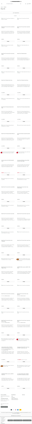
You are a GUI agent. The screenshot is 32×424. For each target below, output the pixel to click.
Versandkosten (17, 412)
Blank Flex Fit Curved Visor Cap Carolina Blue (22, 187)
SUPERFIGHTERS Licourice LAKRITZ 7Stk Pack (7, 374)
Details (8, 41)
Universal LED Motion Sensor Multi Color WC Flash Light (23, 161)
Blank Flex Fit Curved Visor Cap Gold (7, 213)
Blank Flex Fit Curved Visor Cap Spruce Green (6, 321)
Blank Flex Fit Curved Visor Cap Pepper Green (6, 267)
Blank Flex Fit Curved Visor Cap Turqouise (6, 241)
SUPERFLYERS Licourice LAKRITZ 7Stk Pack (23, 267)
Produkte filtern (16, 12)
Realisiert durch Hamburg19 (16, 415)
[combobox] (13, 4)
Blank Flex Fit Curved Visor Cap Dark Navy (23, 27)
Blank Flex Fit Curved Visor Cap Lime (23, 213)
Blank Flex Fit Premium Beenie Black (23, 106)
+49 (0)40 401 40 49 (4, 398)
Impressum (13, 397)
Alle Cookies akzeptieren (27, 420)
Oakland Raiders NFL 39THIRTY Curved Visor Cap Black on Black (7, 347)
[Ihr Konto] (26, 4)
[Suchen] (21, 4)
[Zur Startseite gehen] (16, 1)
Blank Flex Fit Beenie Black (21, 53)
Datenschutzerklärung (14, 399)
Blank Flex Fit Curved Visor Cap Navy (7, 293)
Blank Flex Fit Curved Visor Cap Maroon (22, 294)
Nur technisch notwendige (18, 420)
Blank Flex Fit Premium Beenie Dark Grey (7, 107)
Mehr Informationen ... (3, 423)
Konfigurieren (10, 420)
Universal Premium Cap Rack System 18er (23, 134)
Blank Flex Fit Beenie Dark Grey (6, 80)
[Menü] (2, 4)
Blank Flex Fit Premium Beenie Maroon (8, 133)
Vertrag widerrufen (4, 406)
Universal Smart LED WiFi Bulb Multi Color (7, 161)
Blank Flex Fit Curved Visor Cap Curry (23, 240)
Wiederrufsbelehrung (14, 398)
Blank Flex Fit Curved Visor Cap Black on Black (7, 27)
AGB (12, 396)
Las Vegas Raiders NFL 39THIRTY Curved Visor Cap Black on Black (23, 374)
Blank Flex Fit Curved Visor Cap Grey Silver (23, 321)
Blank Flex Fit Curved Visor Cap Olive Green (7, 54)
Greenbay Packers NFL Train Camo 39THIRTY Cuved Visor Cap (23, 347)
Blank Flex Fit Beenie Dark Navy (22, 80)
